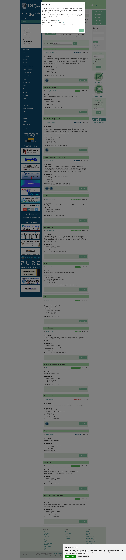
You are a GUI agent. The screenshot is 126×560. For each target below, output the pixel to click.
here (58, 20)
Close (81, 30)
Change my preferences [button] (83, 556)
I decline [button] (73, 556)
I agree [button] (67, 556)
